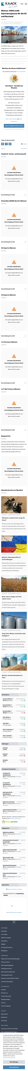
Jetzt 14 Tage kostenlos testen (14, 126)
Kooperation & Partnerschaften (9, 1029)
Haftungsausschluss (6, 968)
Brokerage (4, 931)
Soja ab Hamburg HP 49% (10, 810)
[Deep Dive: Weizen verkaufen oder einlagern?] (14, 620)
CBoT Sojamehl (7, 735)
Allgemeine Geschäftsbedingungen (10, 959)
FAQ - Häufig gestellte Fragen (9, 1032)
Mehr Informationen (11, 119)
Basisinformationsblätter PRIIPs (10, 978)
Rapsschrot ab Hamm (9, 802)
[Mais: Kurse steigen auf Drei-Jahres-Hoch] (14, 583)
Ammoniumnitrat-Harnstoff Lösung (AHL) (10, 841)
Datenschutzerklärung (9, 1057)
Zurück (3, 148)
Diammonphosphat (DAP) (10, 850)
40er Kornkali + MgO (8, 857)
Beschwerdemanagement (8, 972)
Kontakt (3, 990)
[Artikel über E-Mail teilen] (2, 144)
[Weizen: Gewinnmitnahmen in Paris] (14, 662)
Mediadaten (4, 951)
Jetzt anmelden (21, 71)
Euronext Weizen (7, 699)
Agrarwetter (4, 1014)
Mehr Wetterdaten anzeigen (14, 912)
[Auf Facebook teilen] (6, 144)
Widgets (3, 944)
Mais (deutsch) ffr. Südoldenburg (7, 793)
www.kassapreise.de (15, 818)
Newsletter (4, 1017)
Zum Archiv (24, 148)
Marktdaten (4, 941)
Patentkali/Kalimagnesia (9, 865)
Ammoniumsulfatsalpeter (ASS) (10, 874)
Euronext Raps (7, 705)
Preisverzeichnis (5, 962)
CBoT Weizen (6, 717)
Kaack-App (4, 1020)
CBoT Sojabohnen (8, 729)
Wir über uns (4, 993)
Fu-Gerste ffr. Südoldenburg (7, 783)
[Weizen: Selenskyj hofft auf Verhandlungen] (14, 544)
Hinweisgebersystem (6, 975)
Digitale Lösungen (6, 938)
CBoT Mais (5, 723)
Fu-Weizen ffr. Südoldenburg (7, 774)
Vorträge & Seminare (6, 947)
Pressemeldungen (6, 1006)
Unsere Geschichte (6, 996)
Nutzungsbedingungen (7, 965)
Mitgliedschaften (5, 999)
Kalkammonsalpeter (8, 832)
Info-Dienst (4, 934)
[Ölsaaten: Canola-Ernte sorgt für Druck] (14, 504)
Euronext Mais (6, 711)
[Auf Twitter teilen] (10, 144)
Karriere (3, 1003)
